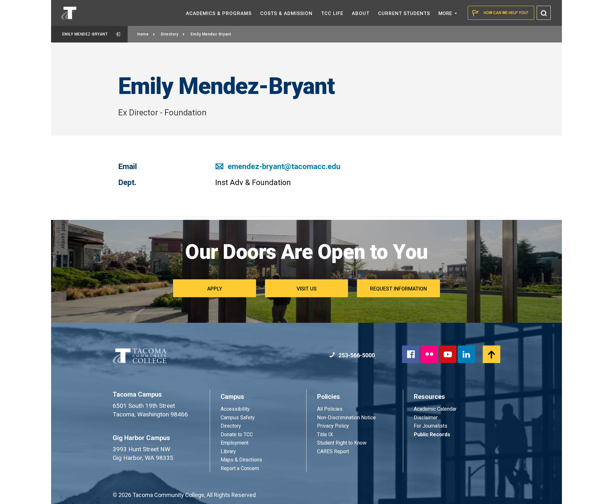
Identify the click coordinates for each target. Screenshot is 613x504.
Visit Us (307, 289)
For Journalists (430, 426)
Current (404, 13)
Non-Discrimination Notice (346, 418)
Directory (169, 34)
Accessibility (235, 409)
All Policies (330, 409)
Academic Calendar (435, 409)
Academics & (219, 13)
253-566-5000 (356, 355)
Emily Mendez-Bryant (85, 34)
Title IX (325, 434)
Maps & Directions (241, 460)
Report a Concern (240, 468)
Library (228, 451)
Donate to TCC (237, 434)
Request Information (398, 289)
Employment (234, 443)
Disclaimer (426, 418)
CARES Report (333, 451)
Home (142, 34)
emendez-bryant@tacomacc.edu (283, 166)
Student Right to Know (342, 443)
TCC (332, 13)
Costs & (286, 13)
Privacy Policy (333, 426)
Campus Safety (238, 418)
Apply (214, 289)
